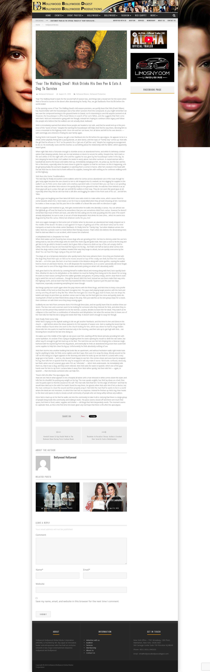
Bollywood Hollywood (46, 94)
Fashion (125, 15)
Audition (132, 20)
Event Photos (74, 15)
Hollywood (93, 15)
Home (48, 15)
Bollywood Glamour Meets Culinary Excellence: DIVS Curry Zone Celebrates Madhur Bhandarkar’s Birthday (89, 21)
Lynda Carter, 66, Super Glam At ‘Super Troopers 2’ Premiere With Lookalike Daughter (106, 500)
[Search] (174, 15)
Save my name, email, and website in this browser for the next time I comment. (77, 601)
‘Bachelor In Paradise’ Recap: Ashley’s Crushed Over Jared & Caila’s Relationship (104, 437)
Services (141, 20)
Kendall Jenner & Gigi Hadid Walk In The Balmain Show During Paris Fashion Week (58, 437)
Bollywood (110, 15)
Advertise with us (119, 20)
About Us (161, 20)
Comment (41, 534)
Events (58, 15)
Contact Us (171, 20)
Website (40, 583)
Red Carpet (141, 15)
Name (39, 569)
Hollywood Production (98, 94)
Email (86, 569)
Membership (151, 20)
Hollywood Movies (82, 94)
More (153, 15)
